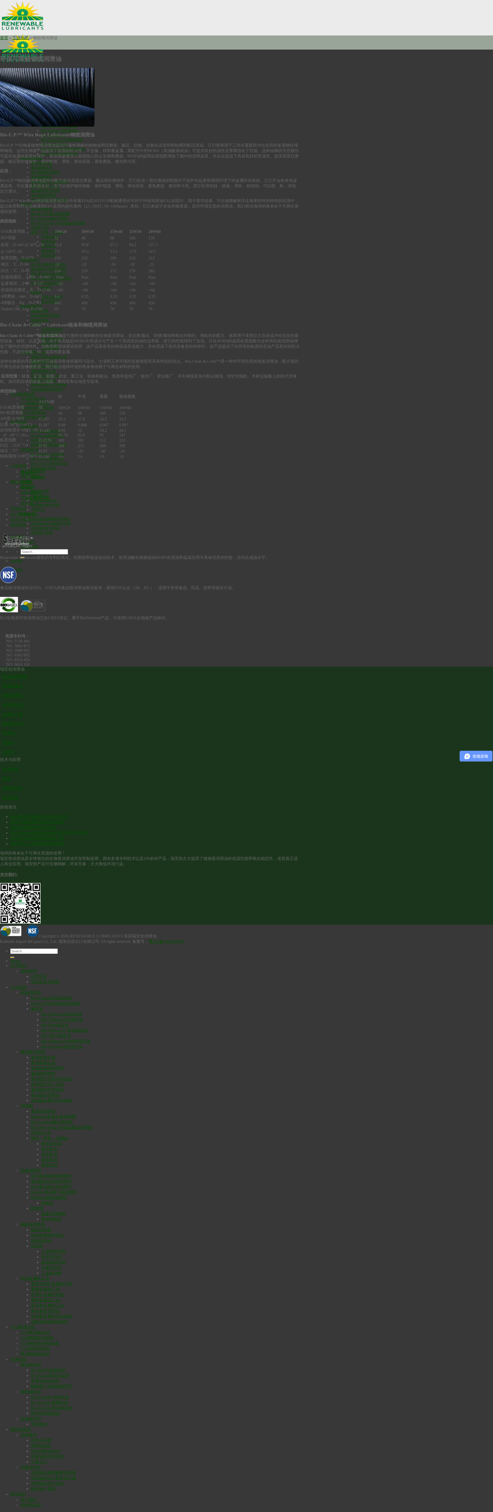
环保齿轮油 (50, 237)
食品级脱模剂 (41, 177)
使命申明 (29, 971)
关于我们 (18, 965)
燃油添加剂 (31, 1365)
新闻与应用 (20, 1429)
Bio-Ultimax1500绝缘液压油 (65, 1041)
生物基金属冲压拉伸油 (49, 385)
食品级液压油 (41, 168)
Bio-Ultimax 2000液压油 (59, 131)
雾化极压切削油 (45, 1311)
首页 (4, 38)
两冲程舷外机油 (33, 417)
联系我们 (18, 1494)
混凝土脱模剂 (52, 297)
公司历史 (39, 976)
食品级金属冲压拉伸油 (51, 1100)
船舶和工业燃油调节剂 (49, 445)
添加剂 (8, 742)
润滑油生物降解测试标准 (50, 519)
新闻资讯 (18, 525)
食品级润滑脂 (41, 209)
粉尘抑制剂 (50, 302)
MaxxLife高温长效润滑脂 (50, 214)
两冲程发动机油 (43, 468)
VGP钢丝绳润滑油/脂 (37, 408)
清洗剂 (27, 503)
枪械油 (47, 1203)
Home (15, 961)
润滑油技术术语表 (45, 505)
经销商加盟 (31, 1505)
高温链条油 (12, 686)
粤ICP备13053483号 (166, 941)
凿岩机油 (48, 255)
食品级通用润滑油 (45, 172)
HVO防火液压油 (56, 1036)
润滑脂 (27, 482)
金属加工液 (12, 714)
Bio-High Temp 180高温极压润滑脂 (58, 223)
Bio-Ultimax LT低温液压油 (62, 140)
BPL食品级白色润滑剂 (48, 274)
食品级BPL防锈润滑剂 (48, 269)
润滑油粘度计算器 (45, 528)
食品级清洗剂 (53, 1262)
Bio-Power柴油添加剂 (47, 436)
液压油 (27, 487)
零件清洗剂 (51, 1257)
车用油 (8, 733)
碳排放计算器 (41, 533)
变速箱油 (39, 1424)
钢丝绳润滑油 (31, 306)
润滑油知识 (41, 1445)
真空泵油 (48, 241)
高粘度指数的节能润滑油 (32, 827)
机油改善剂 (31, 1418)
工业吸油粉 (51, 1273)
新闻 (6, 778)
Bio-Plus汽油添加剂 (48, 1370)
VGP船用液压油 (33, 399)
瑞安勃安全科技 (45, 982)
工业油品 (20, 38)
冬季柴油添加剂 (45, 1381)
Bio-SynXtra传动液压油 (49, 463)
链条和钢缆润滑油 (45, 315)
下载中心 (38, 510)
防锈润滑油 (12, 695)
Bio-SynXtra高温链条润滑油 (55, 1003)
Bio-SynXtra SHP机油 (50, 1397)
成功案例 (10, 769)
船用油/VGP (13, 724)
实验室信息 (12, 788)
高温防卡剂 (40, 228)
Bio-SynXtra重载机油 (49, 1402)
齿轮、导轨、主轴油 (47, 232)
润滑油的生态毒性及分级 (50, 523)
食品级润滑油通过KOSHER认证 (39, 816)
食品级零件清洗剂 (45, 191)
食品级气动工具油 (47, 1084)
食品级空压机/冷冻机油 (52, 1079)
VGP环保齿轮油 (33, 413)
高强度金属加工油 (47, 1305)
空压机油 (48, 246)
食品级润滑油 (33, 471)
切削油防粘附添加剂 (47, 389)
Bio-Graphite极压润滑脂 (49, 218)
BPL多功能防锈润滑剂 (48, 265)
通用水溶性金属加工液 (49, 357)
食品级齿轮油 (43, 1057)
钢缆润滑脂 (41, 1230)
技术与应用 (20, 519)
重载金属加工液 (45, 1289)
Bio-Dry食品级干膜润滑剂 (51, 278)
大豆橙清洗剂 (52, 329)
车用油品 (18, 508)
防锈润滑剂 (31, 492)
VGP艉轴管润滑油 (35, 403)
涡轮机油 (48, 251)
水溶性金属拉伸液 (47, 1294)
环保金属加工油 (35, 498)
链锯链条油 (40, 320)
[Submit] (12, 957)
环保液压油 (12, 705)
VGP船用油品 (22, 394)
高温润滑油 (31, 476)
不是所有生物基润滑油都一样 (37, 838)
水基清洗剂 (51, 1267)
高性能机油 (30, 450)
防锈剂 (37, 1208)
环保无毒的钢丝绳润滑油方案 (37, 822)
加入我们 (29, 1499)
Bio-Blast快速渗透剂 (46, 283)
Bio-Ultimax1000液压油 (61, 1014)
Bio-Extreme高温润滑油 (51, 998)
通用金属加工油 (43, 371)
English (16, 561)
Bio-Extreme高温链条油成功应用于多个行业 (49, 833)
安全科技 (10, 797)
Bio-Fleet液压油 (55, 1025)
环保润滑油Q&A (46, 1451)
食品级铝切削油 (43, 195)
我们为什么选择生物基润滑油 (37, 843)
